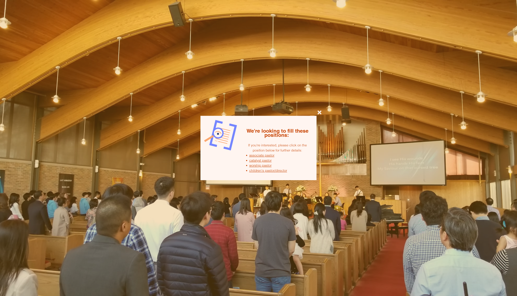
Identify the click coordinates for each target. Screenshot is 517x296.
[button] (319, 112)
